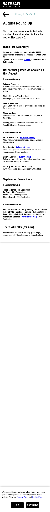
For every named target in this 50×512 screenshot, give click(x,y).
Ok (17, 505)
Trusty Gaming (24, 157)
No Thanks (32, 505)
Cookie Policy (37, 497)
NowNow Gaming (29, 217)
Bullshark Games (23, 147)
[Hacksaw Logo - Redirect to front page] (12, 9)
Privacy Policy (22, 497)
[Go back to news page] (6, 14)
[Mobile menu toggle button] (44, 4)
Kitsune (27, 59)
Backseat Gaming (27, 137)
